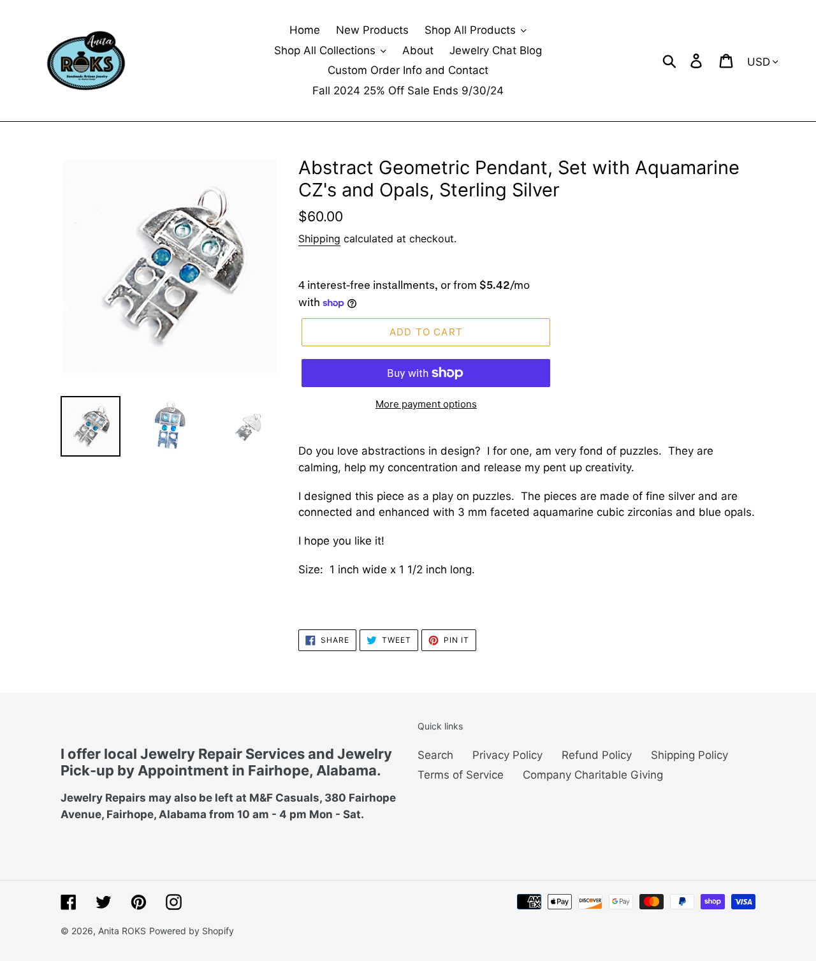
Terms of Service (461, 774)
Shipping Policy (689, 755)
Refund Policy (597, 755)
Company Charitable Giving (593, 774)
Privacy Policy (507, 755)
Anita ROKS (122, 930)
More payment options (426, 404)
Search (435, 755)
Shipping (319, 238)
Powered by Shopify (191, 930)
